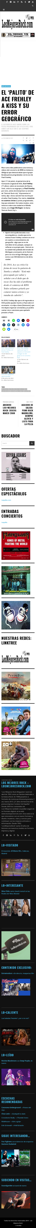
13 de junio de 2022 (8, 138)
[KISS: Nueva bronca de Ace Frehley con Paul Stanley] (8, 343)
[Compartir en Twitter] (26, 138)
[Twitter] (29, 2)
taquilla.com (6, 500)
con (10, 1061)
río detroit (27, 391)
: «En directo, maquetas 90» (17, 973)
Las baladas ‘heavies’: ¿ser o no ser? (15, 1018)
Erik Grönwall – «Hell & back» (12, 1125)
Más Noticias (6, 86)
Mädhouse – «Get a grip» (11, 1121)
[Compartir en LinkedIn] (26, 140)
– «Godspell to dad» (13, 1114)
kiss (26, 389)
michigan (12, 391)
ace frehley (5, 389)
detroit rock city (19, 389)
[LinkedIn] (14, 2)
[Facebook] (7, 2)
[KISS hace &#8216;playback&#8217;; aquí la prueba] (8, 370)
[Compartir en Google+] (30, 138)
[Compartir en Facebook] (23, 138)
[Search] (3, 9)
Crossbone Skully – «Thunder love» (14, 1118)
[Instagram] (10, 2)
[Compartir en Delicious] (30, 140)
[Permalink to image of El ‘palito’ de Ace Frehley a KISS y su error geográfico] (18, 154)
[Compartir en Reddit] (33, 140)
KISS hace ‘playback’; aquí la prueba (7, 375)
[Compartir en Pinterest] (33, 138)
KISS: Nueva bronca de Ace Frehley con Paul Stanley (7, 350)
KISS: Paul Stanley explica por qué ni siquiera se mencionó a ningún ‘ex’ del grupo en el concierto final (23, 352)
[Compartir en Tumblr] (23, 140)
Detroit (11, 389)
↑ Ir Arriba (18, 1225)
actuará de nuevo (13, 1186)
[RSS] (22, 2)
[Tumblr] (25, 2)
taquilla (4, 522)
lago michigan (6, 391)
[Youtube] (33, 2)
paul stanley (19, 391)
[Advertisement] (18, 63)
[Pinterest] (18, 2)
